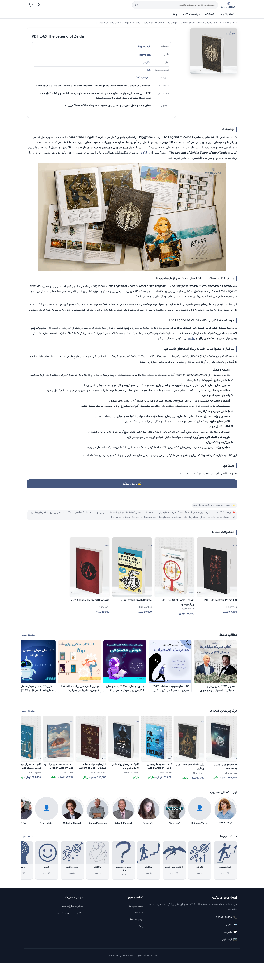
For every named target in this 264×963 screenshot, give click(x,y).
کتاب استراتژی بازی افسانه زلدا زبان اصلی (48, 512)
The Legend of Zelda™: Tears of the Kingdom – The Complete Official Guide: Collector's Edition (166, 23)
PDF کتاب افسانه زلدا (214, 512)
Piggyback (144, 46)
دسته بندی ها (227, 14)
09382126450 (226, 917)
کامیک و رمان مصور (201, 505)
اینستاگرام (229, 939)
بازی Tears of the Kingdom (190, 512)
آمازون (191, 338)
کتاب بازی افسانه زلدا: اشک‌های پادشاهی (189, 517)
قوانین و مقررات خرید (72, 906)
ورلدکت (145, 152)
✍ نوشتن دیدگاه (132, 484)
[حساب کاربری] (38, 5)
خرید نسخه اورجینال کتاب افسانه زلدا (160, 512)
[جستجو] (136, 5)
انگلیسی (147, 63)
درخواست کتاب (191, 14)
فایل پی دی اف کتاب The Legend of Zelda (87, 512)
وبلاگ (174, 14)
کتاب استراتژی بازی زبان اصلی (222, 517)
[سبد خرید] (30, 5)
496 (148, 70)
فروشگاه (209, 14)
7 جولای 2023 (143, 78)
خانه (235, 23)
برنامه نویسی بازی (218, 505)
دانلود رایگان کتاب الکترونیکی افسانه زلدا (125, 512)
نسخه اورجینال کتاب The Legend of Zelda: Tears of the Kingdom (140, 517)
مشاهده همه (28, 635)
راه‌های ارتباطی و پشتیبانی (70, 913)
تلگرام (231, 925)
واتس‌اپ (230, 932)
